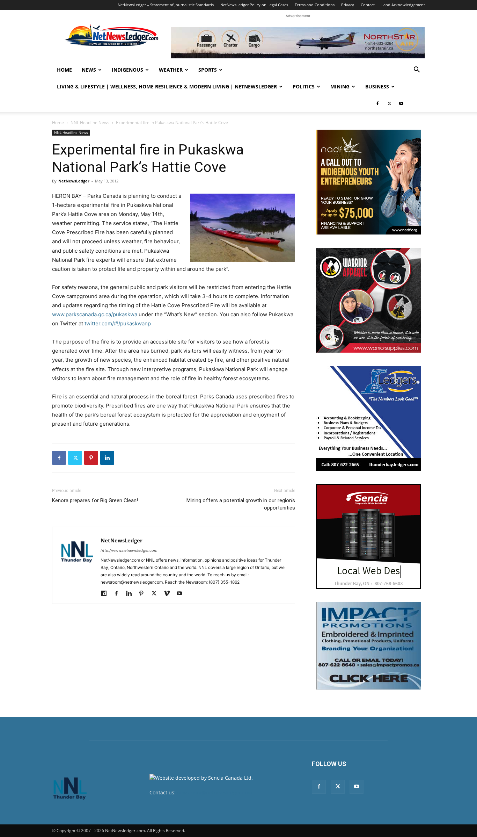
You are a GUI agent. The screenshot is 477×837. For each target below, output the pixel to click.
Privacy (347, 4)
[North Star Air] (298, 42)
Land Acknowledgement (403, 4)
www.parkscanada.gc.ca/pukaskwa (94, 314)
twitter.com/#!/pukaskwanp (118, 323)
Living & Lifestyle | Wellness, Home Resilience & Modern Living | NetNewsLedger (167, 86)
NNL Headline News (90, 122)
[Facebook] (377, 103)
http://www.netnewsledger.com (129, 550)
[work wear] (368, 300)
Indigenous (127, 69)
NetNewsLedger (73, 180)
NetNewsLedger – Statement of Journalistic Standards (166, 4)
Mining (340, 86)
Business (377, 86)
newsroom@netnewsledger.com (214, 792)
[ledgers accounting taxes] (368, 418)
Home (64, 69)
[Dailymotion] (106, 594)
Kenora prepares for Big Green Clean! (95, 500)
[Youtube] (401, 103)
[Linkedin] (107, 458)
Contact (368, 4)
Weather (171, 69)
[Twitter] (389, 103)
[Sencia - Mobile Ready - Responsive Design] (368, 536)
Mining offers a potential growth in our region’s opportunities (240, 504)
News (89, 69)
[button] (416, 70)
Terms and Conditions (315, 4)
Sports (207, 69)
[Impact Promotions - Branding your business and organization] (368, 646)
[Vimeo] (169, 594)
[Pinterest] (91, 458)
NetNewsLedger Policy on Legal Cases (254, 4)
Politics (304, 86)
